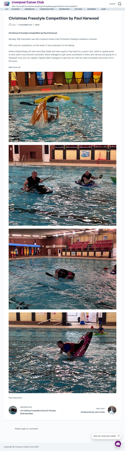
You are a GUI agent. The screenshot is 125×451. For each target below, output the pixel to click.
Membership (30, 9)
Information (64, 9)
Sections (78, 9)
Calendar (15, 9)
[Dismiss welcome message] (118, 435)
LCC (6, 9)
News (37, 25)
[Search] (119, 3)
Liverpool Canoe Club (28, 2)
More (103, 9)
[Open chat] (118, 444)
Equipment (91, 9)
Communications (47, 9)
